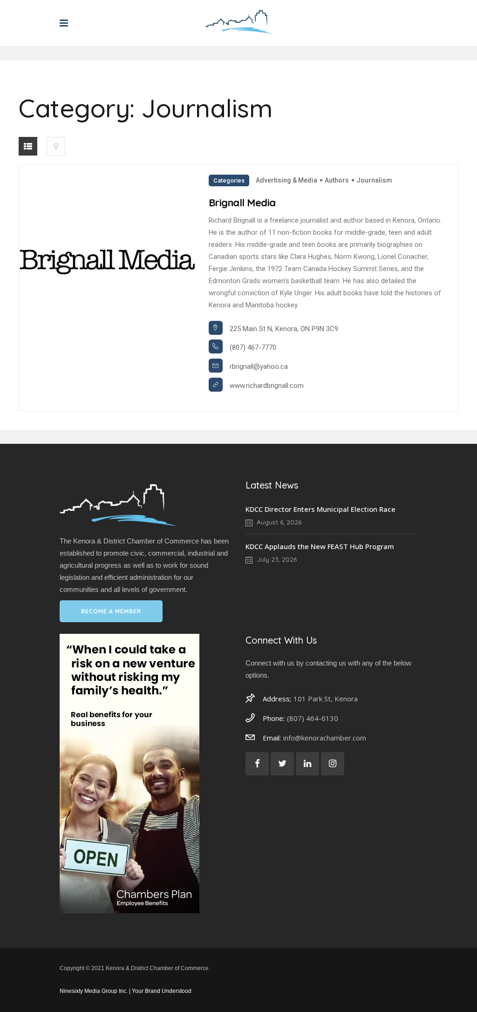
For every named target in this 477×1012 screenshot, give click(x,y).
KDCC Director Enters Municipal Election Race (320, 509)
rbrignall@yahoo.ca (259, 366)
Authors (337, 180)
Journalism (374, 180)
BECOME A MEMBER (111, 611)
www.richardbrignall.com (267, 385)
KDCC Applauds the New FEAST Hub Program (319, 546)
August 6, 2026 (278, 522)
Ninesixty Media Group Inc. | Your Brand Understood (125, 991)
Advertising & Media (286, 180)
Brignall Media (242, 202)
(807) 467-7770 (253, 347)
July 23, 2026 (276, 559)
